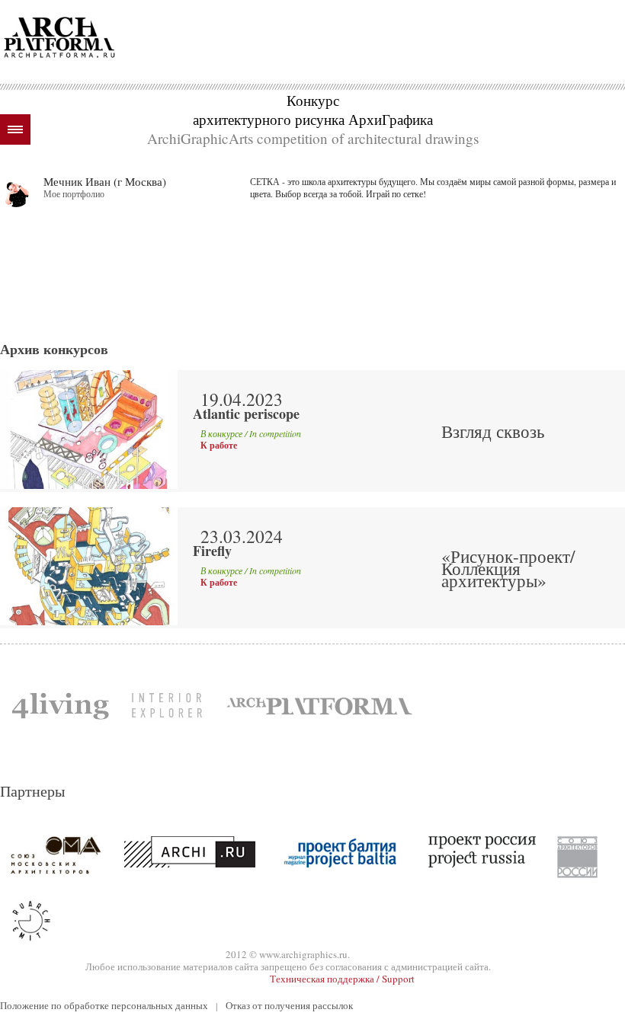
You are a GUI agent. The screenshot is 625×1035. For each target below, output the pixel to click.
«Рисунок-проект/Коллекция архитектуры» (508, 568)
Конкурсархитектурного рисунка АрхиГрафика (313, 110)
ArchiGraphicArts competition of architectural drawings (313, 138)
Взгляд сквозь (492, 431)
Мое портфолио (73, 193)
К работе (218, 445)
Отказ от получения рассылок (289, 1005)
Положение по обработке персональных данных (104, 1005)
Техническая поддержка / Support (342, 978)
